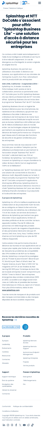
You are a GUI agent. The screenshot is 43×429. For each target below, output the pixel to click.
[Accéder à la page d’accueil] (10, 3)
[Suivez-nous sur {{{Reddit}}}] (28, 425)
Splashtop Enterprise (30, 358)
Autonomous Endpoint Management (31, 353)
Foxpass (26, 362)
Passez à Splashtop (31, 372)
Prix (24, 384)
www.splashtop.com (11, 290)
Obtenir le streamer (9, 390)
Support (5, 372)
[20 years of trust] (24, 3)
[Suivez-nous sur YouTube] (24, 425)
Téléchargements (29, 380)
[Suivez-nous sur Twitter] (20, 425)
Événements (6, 348)
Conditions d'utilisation (10, 411)
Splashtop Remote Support (30, 347)
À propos (6, 336)
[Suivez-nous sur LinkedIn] (4, 425)
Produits (26, 336)
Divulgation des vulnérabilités (7, 385)
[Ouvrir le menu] (39, 3)
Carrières (5, 352)
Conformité (6, 406)
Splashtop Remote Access (30, 342)
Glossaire (5, 363)
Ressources (6, 356)
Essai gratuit (27, 377)
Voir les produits (29, 366)
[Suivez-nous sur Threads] (12, 425)
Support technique (9, 377)
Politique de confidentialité (23, 406)
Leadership (6, 344)
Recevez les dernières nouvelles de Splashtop (20, 318)
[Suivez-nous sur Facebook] (16, 425)
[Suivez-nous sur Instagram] (8, 425)
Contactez (6, 359)
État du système (8, 380)
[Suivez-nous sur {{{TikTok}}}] (32, 425)
